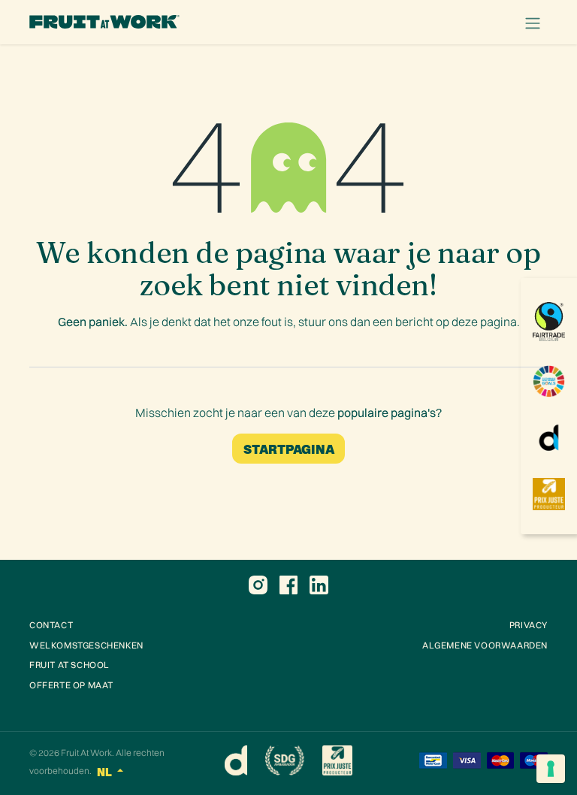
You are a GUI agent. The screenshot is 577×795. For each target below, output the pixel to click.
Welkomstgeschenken (86, 645)
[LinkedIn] (318, 584)
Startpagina (288, 448)
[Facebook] (288, 584)
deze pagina (484, 321)
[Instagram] (258, 584)
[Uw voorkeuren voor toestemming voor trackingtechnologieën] (550, 768)
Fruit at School (69, 664)
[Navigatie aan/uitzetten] (533, 22)
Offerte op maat (71, 685)
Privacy (528, 624)
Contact (51, 624)
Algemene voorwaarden (485, 645)
